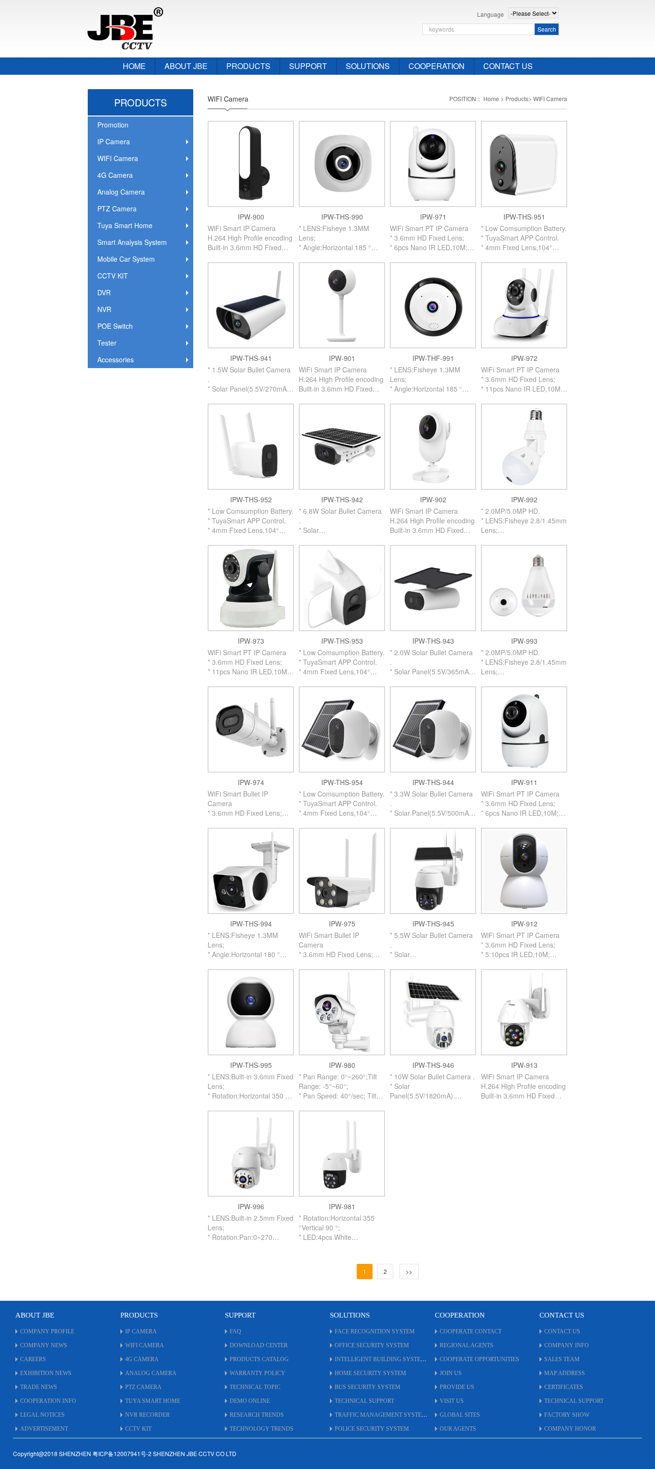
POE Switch (115, 326)
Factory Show (566, 1414)
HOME (134, 65)
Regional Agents (466, 1345)
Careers (33, 1359)
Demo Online (250, 1401)
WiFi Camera (144, 1345)
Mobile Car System (126, 259)
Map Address (564, 1373)
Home (491, 98)
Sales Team (562, 1359)
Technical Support (364, 1401)
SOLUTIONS (368, 65)
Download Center (259, 1345)
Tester (107, 342)
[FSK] (125, 27)
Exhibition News (45, 1373)
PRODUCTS (248, 65)
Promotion (113, 124)
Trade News (38, 1387)
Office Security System (372, 1345)
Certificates (563, 1387)
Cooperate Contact (471, 1331)
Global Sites (460, 1414)
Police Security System (372, 1428)
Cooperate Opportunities (479, 1359)
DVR (104, 292)
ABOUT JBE (186, 65)
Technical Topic (255, 1387)
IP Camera (113, 141)
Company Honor (570, 1428)
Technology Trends (261, 1428)
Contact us (562, 1331)
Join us (451, 1373)
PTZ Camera (117, 208)
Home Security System (370, 1373)
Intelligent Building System (380, 1359)
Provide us (457, 1387)
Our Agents (458, 1428)
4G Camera (115, 175)
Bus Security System (367, 1387)
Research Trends (257, 1414)
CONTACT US (508, 65)
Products (516, 98)
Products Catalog (259, 1359)
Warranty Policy (257, 1373)
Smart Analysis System (132, 242)
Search (547, 29)
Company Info (566, 1345)
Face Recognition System (375, 1331)
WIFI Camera (117, 158)
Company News (43, 1345)
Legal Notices (42, 1414)
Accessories (115, 359)
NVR (104, 309)
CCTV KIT (112, 275)
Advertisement (44, 1428)
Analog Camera (121, 192)
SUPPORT (308, 65)
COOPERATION (437, 65)
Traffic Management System (381, 1414)
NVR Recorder (147, 1414)
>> (409, 1271)
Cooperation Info (48, 1401)
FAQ (235, 1331)
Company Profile (47, 1331)
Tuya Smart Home (124, 225)
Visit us (452, 1401)
